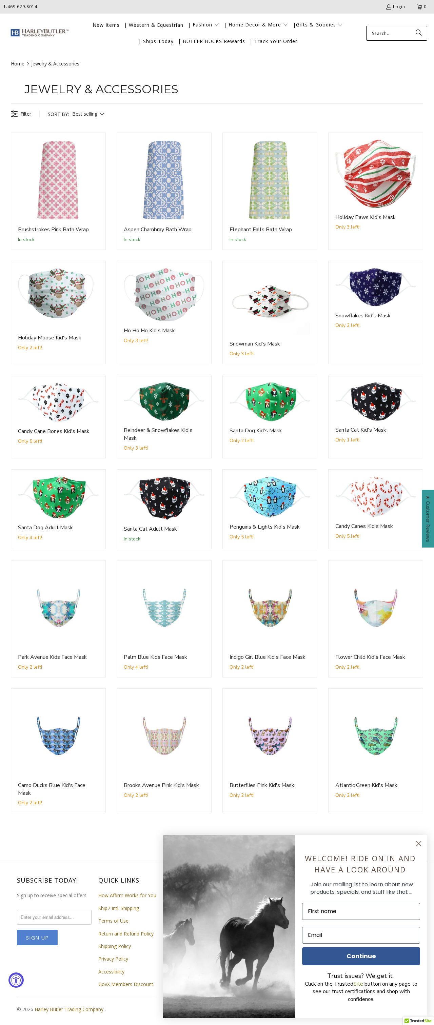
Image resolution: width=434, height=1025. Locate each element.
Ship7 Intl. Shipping (118, 908)
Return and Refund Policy (126, 933)
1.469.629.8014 (20, 6)
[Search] (418, 33)
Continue (361, 956)
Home (17, 63)
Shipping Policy (114, 946)
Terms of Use (113, 921)
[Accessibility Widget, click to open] (16, 980)
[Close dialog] (419, 844)
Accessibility (111, 971)
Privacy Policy (113, 958)
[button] (203, 25)
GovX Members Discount (125, 984)
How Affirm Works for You (127, 895)
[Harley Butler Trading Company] (38, 33)
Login (399, 6)
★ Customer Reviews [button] (428, 518)
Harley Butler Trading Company (70, 1009)
